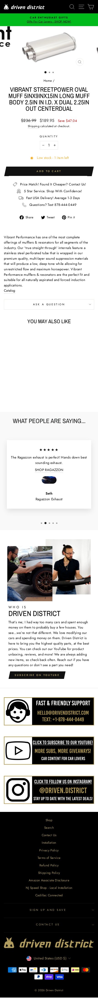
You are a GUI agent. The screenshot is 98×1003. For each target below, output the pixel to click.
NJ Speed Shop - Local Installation (49, 887)
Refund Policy (49, 865)
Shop (49, 820)
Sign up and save (48, 910)
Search (49, 827)
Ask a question (49, 304)
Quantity (49, 136)
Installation (49, 842)
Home (48, 80)
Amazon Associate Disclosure (49, 880)
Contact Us (49, 835)
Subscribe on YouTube (37, 675)
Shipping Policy (49, 872)
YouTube (60, 648)
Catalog (9, 290)
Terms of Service (49, 857)
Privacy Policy (49, 850)
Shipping (33, 126)
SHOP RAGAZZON (49, 469)
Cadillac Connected (49, 895)
